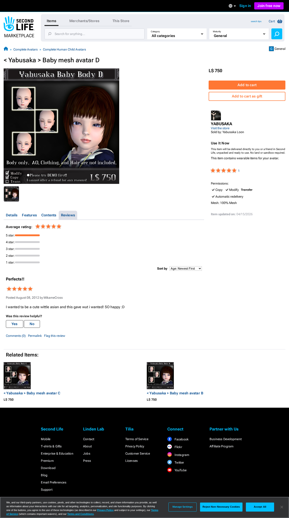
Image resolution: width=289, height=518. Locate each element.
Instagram (181, 455)
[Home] (6, 49)
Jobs (86, 453)
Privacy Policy (134, 446)
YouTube (180, 470)
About (87, 446)
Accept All (260, 507)
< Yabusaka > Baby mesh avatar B (175, 393)
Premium (47, 460)
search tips (256, 21)
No (32, 324)
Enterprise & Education (57, 453)
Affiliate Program (221, 446)
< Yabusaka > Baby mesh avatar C (32, 393)
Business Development (226, 439)
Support (46, 489)
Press (87, 460)
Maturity (217, 31)
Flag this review (54, 336)
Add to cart (247, 85)
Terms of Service (136, 439)
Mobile (45, 439)
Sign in (245, 6)
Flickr (178, 447)
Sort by (162, 268)
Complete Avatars (25, 49)
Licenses (131, 460)
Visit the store (220, 128)
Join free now (268, 6)
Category (155, 31)
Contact (88, 439)
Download (48, 468)
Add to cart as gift (247, 96)
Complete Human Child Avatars (64, 49)
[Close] (282, 507)
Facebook (181, 439)
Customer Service (137, 453)
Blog (44, 475)
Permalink (35, 336)
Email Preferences (53, 482)
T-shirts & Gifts (51, 446)
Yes (15, 324)
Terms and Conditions (80, 514)
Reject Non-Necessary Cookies (221, 507)
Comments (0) (16, 336)
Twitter (179, 462)
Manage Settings (182, 507)
